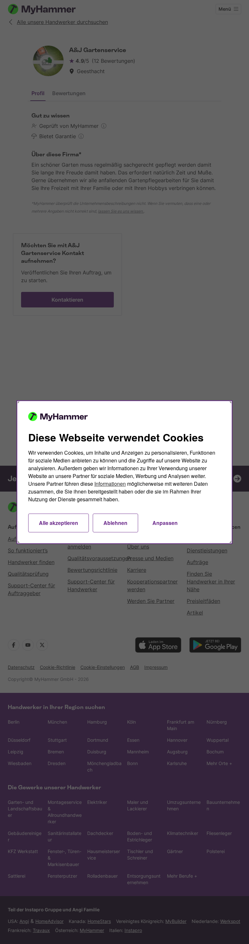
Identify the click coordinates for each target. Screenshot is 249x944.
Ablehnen (115, 523)
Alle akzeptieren (58, 523)
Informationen (110, 483)
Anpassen (165, 523)
